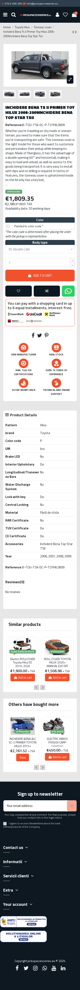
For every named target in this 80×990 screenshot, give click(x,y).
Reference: (13, 125)
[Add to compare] (47, 291)
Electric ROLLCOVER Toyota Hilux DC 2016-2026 (22, 662)
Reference (13, 567)
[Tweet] (39, 336)
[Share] (33, 336)
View (22, 757)
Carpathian (57, 746)
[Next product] (76, 31)
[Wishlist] (65, 14)
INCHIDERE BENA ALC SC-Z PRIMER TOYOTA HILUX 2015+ (22, 742)
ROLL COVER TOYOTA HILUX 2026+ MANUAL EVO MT (57, 662)
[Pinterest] (46, 336)
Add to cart (42, 275)
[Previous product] (73, 31)
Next (42, 687)
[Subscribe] (72, 806)
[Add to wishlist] (18, 291)
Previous (36, 687)
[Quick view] (22, 656)
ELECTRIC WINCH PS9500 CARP (57, 740)
